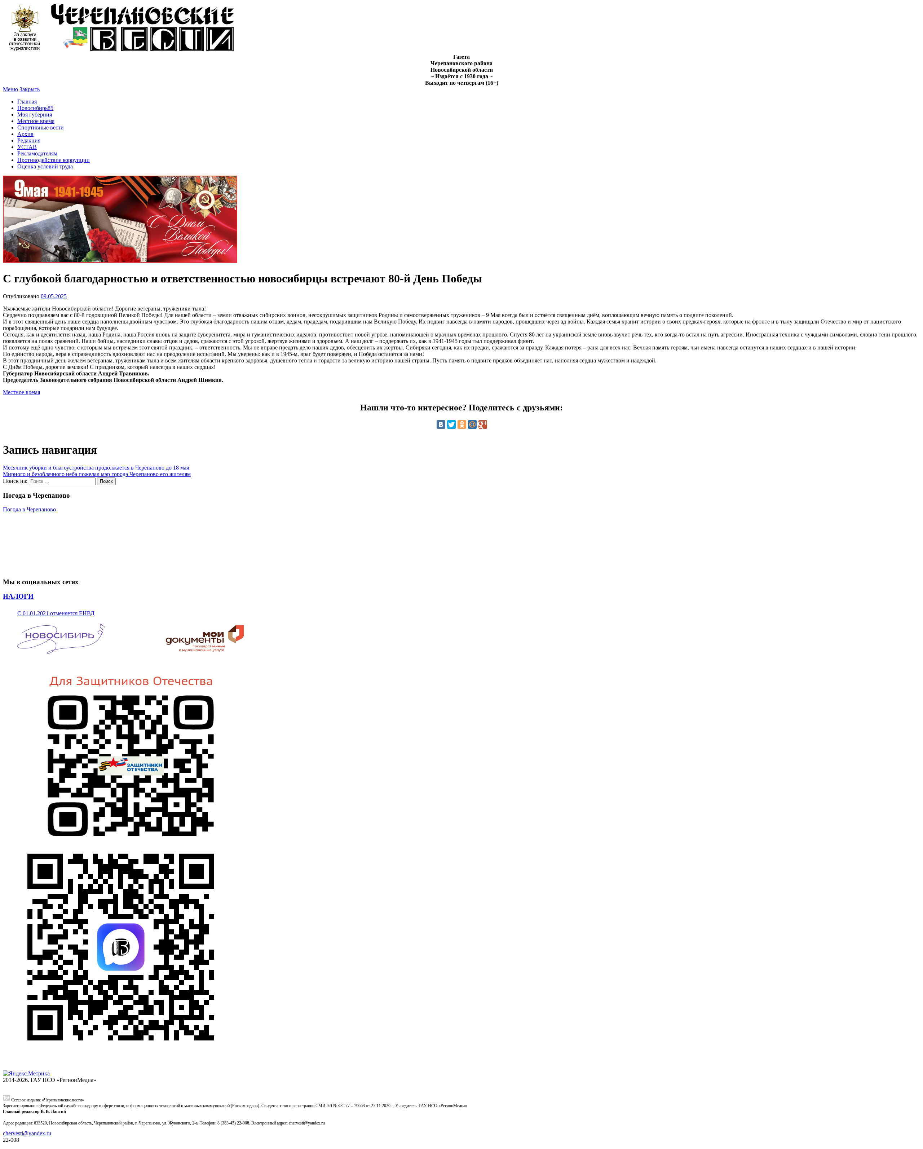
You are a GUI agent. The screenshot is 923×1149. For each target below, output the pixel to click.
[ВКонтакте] (441, 424)
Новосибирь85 (35, 108)
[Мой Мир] (472, 424)
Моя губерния (34, 114)
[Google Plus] (482, 424)
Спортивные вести (40, 127)
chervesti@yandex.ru (27, 1133)
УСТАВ (27, 147)
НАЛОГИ (18, 596)
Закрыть (29, 89)
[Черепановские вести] (120, 50)
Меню (10, 89)
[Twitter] (451, 424)
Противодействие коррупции (53, 160)
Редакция (28, 140)
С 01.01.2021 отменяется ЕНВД (55, 613)
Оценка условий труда (45, 166)
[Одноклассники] (462, 424)
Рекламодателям (37, 153)
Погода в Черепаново (29, 509)
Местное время (35, 121)
